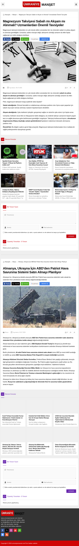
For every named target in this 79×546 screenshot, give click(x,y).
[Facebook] (2, 530)
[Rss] (6, 534)
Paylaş (8, 39)
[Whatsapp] (19, 530)
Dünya (14, 261)
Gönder (26, 39)
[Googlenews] (2, 534)
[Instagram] (11, 530)
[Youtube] (15, 530)
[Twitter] (6, 530)
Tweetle (17, 39)
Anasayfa (7, 14)
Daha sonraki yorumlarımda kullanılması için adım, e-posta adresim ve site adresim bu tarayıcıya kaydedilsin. (35, 232)
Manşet (14, 14)
